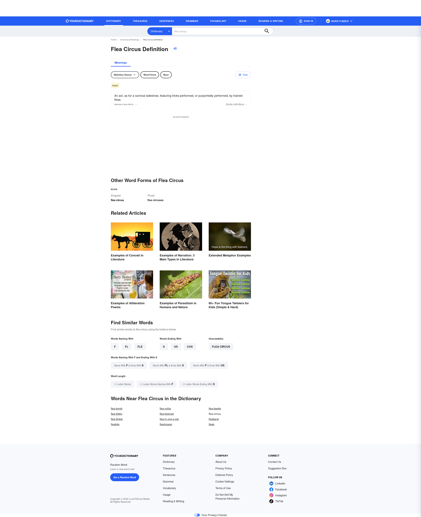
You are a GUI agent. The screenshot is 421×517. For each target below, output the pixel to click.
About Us (220, 462)
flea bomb (116, 408)
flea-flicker (117, 419)
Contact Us (274, 462)
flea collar (165, 408)
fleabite (115, 424)
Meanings (121, 62)
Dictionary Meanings (129, 39)
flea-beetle (215, 408)
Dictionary (156, 31)
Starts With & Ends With (129, 365)
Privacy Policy (223, 468)
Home (114, 39)
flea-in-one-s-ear (169, 419)
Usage (167, 494)
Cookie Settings (224, 481)
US (176, 346)
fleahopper (166, 424)
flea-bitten (116, 414)
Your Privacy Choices (214, 515)
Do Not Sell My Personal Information (227, 496)
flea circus (221, 346)
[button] (306, 21)
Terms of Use (223, 488)
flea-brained (167, 414)
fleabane (214, 419)
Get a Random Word (124, 477)
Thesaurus (169, 468)
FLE (140, 346)
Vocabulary (169, 488)
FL (126, 346)
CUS (190, 346)
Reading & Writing (173, 501)
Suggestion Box (277, 468)
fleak (211, 424)
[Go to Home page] (80, 21)
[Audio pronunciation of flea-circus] (175, 48)
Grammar (168, 481)
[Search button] (268, 31)
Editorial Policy (224, 475)
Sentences (169, 475)
